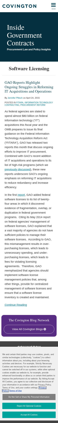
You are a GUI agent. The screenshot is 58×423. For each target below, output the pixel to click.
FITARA (19, 102)
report (21, 194)
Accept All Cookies (29, 415)
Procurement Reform (32, 105)
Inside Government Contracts (24, 34)
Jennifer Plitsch (15, 98)
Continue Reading (16, 304)
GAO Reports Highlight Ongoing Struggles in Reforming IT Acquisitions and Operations (29, 87)
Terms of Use (15, 391)
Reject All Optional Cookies (29, 406)
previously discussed (17, 169)
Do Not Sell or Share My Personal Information (29, 397)
